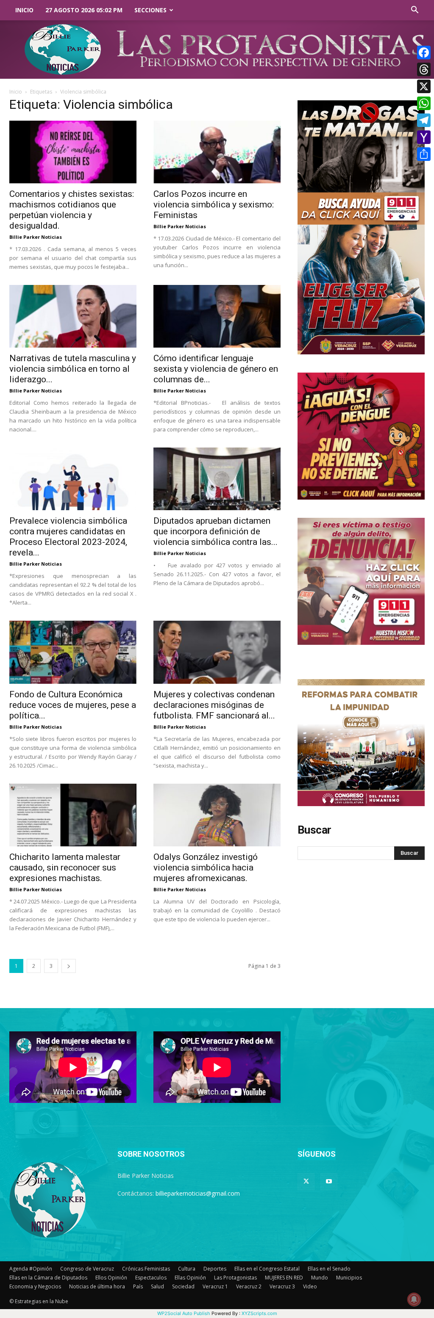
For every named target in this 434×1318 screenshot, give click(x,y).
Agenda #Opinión (30, 1268)
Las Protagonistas (235, 1277)
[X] (423, 86)
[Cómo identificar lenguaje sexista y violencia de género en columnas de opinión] (217, 316)
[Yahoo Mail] (423, 137)
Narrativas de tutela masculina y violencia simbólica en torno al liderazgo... (72, 368)
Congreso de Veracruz (87, 1268)
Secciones (150, 10)
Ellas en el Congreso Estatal (267, 1268)
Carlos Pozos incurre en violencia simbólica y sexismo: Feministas (213, 204)
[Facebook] (423, 52)
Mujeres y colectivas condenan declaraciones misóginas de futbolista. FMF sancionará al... (214, 705)
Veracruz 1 (215, 1286)
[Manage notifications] (414, 1299)
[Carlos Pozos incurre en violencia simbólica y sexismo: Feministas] (217, 152)
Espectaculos (151, 1277)
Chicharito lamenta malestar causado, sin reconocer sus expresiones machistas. (64, 867)
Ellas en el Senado (329, 1268)
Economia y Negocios (35, 1286)
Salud (157, 1286)
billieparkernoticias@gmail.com (198, 1193)
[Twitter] (306, 1181)
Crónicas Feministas (146, 1268)
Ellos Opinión (111, 1277)
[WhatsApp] (423, 103)
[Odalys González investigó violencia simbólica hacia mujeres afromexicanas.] (217, 815)
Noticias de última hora (97, 1286)
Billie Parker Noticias (35, 237)
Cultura (186, 1268)
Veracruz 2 (249, 1286)
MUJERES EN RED (284, 1277)
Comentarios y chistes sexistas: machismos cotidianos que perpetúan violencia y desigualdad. (71, 210)
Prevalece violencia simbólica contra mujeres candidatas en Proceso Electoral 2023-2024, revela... (68, 537)
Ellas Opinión (190, 1277)
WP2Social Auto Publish (183, 1313)
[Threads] (423, 69)
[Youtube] (328, 1181)
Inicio (24, 10)
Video (310, 1286)
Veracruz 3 (282, 1286)
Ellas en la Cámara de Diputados (48, 1277)
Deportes (214, 1268)
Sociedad (183, 1286)
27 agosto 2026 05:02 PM (83, 10)
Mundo (319, 1277)
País (138, 1286)
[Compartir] (423, 154)
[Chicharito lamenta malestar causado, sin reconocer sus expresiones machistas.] (72, 815)
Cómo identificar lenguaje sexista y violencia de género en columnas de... (215, 368)
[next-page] (68, 966)
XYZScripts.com (259, 1313)
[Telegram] (423, 120)
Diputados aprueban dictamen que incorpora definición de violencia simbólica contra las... (215, 531)
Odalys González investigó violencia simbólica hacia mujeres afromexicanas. (205, 867)
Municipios (349, 1277)
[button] (414, 11)
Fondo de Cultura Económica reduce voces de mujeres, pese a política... (72, 705)
